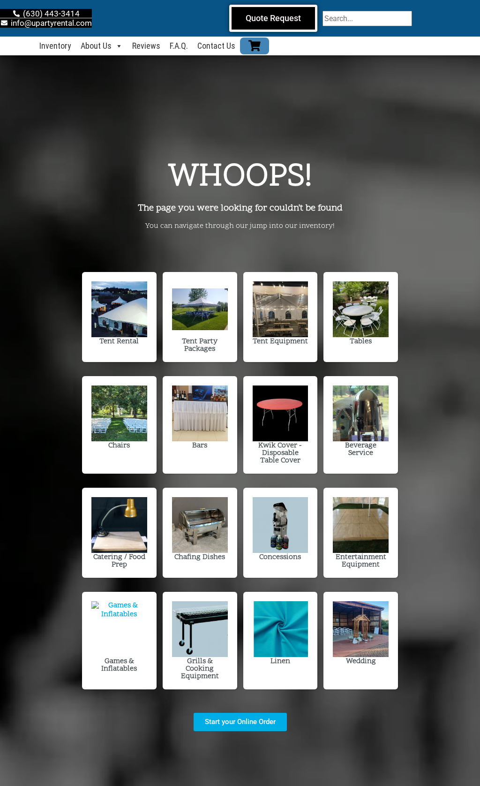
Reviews (146, 46)
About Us (96, 46)
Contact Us (216, 46)
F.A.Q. (179, 46)
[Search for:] (367, 18)
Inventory (55, 46)
